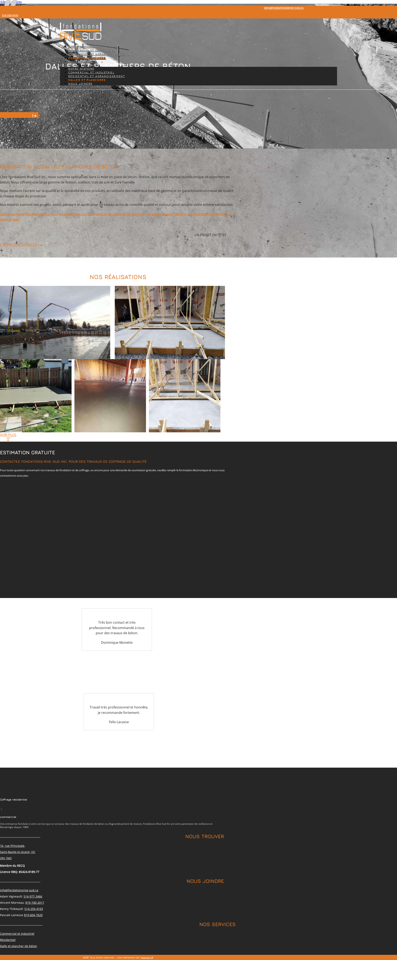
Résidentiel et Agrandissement (96, 54)
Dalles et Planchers (87, 58)
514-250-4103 (10, 16)
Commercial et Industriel (91, 50)
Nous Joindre (80, 61)
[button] (8, 435)
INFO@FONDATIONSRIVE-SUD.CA (284, 8)
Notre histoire (81, 46)
